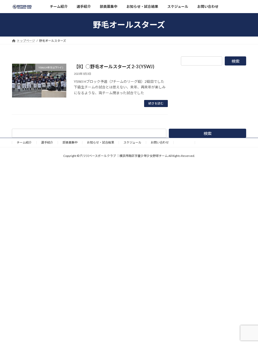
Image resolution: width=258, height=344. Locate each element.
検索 (236, 61)
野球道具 (184, 142)
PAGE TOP (247, 329)
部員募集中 (70, 142)
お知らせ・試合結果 (100, 142)
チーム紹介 (24, 142)
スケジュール (132, 142)
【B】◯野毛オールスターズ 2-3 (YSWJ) (114, 66)
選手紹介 (47, 142)
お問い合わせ (160, 142)
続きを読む (156, 103)
